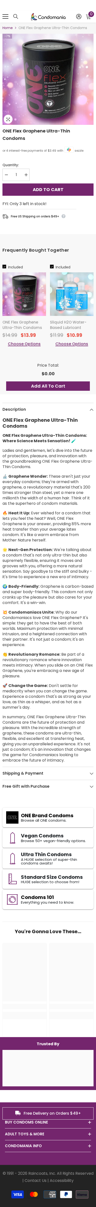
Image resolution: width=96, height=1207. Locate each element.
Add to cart (48, 189)
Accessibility (62, 1180)
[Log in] (79, 16)
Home (7, 27)
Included (15, 267)
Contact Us (36, 1180)
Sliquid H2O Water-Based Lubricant (68, 325)
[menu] (5, 16)
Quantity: (10, 165)
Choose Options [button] (24, 344)
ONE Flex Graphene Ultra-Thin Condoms (36, 134)
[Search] (16, 16)
